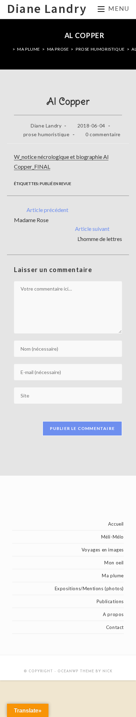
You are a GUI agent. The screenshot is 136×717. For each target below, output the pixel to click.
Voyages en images (103, 550)
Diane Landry (46, 9)
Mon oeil (114, 562)
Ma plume (113, 575)
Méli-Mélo (112, 537)
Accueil (116, 524)
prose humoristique (46, 134)
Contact (115, 627)
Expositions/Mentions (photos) (89, 588)
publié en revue (55, 183)
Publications (110, 601)
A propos (113, 614)
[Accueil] (8, 49)
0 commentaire (103, 134)
